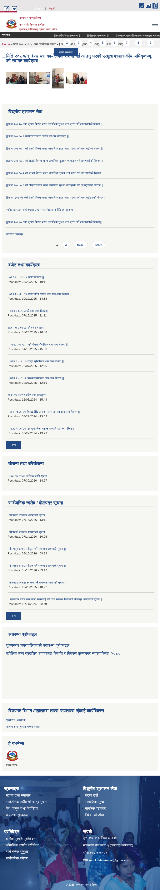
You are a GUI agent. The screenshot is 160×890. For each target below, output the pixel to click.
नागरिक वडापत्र (14, 234)
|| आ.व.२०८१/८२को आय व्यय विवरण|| (28, 311)
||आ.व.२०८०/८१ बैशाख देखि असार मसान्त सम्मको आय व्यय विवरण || (44, 411)
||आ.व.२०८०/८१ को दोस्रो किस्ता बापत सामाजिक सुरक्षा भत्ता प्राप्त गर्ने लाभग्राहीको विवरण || (54, 185)
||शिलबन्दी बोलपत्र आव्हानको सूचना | (27, 532)
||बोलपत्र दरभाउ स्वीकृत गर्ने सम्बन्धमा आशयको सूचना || (37, 548)
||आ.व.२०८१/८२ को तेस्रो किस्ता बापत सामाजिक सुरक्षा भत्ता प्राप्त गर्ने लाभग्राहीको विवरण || (54, 148)
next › (81, 244)
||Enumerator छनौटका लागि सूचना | (28, 476)
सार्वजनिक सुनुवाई (17, 852)
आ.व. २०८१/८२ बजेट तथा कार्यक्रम (27, 395)
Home (6, 44)
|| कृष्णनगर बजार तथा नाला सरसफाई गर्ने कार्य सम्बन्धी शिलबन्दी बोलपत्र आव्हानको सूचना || (55, 599)
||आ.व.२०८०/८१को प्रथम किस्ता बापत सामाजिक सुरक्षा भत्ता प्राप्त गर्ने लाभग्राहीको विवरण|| (54, 222)
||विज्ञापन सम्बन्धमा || (88, 35)
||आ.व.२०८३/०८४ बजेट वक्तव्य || (26, 277)
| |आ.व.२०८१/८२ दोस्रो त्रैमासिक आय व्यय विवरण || (36, 361)
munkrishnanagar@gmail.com (109, 860)
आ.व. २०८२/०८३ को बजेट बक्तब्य (26, 327)
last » (98, 244)
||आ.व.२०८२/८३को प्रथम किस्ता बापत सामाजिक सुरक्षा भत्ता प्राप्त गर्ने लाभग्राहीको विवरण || (54, 124)
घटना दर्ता (91, 795)
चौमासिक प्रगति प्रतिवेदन (22, 845)
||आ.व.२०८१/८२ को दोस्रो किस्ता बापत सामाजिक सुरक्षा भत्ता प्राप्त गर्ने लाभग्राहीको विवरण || (54, 160)
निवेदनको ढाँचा (94, 815)
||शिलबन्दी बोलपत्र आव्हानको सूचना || (27, 515)
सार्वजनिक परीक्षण (17, 858)
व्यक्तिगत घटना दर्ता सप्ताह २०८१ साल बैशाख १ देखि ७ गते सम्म (39, 209)
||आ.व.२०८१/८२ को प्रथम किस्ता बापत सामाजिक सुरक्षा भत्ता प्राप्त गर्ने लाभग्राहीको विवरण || (54, 173)
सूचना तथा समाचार (18, 795)
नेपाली (52, 8)
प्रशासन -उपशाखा (15, 720)
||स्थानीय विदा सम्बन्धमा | (57, 35)
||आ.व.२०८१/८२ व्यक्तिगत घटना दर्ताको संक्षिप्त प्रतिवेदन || (37, 136)
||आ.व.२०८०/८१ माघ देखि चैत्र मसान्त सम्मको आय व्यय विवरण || (42, 428)
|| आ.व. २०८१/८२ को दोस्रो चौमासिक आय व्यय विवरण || (38, 344)
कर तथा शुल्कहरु (17, 815)
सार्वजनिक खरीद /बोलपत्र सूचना (27, 802)
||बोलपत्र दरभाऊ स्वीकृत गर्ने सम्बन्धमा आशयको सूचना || (37, 582)
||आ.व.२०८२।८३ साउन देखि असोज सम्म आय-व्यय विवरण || (39, 294)
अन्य (13, 445)
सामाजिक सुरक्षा (95, 802)
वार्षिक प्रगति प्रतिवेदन (20, 839)
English (39, 8)
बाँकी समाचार (56, 52)
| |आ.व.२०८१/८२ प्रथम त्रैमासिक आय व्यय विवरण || (36, 378)
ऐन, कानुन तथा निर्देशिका (22, 808)
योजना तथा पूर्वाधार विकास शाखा (23, 726)
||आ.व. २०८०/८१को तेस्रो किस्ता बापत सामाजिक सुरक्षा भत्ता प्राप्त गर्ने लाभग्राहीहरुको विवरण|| (55, 197)
